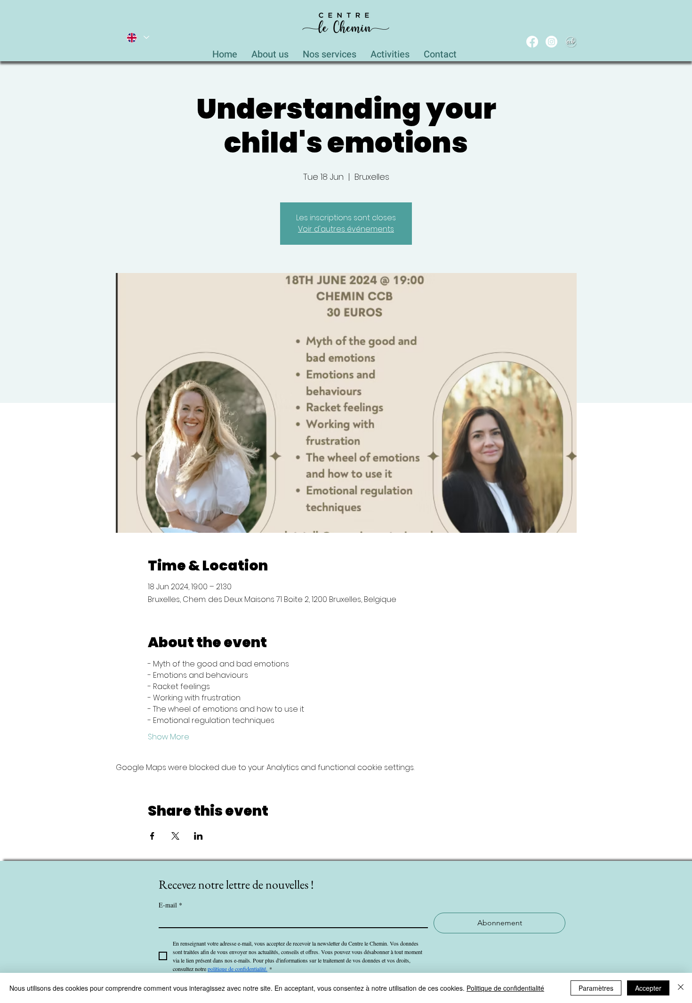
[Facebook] (532, 42)
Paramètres (596, 988)
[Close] (680, 987)
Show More (168, 737)
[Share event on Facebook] (152, 836)
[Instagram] (551, 42)
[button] (329, 52)
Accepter (648, 988)
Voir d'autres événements (346, 229)
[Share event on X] (175, 836)
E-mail (170, 905)
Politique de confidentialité (505, 988)
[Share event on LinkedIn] (198, 836)
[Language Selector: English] (137, 37)
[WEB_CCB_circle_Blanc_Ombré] (571, 42)
